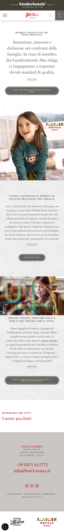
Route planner (32, 446)
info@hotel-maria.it (32, 471)
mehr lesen (32, 79)
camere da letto (49, 341)
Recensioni (33, 494)
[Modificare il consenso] (5, 526)
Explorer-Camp (32, 257)
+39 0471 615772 (32, 465)
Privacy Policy (32, 497)
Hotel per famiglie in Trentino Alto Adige (32, 90)
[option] (32, 295)
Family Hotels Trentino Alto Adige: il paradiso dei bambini (32, 380)
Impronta (48, 494)
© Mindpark (13, 494)
